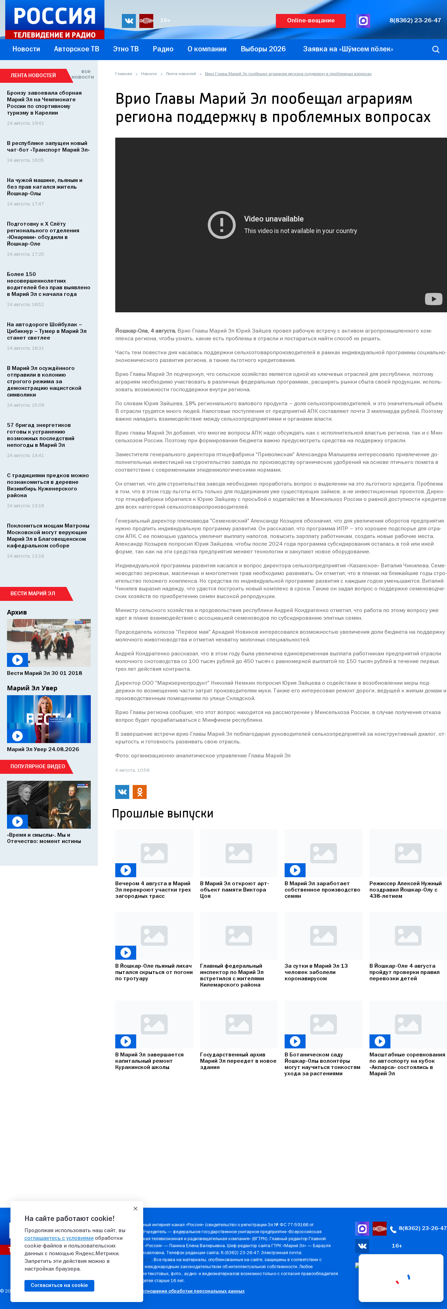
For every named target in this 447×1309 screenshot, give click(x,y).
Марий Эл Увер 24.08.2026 (43, 749)
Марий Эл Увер (32, 688)
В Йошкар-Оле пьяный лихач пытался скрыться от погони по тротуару (154, 972)
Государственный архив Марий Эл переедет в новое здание (238, 1061)
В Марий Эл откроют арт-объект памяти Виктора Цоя (234, 890)
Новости (149, 74)
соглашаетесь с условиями (59, 1238)
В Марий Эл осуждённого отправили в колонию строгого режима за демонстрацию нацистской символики (44, 382)
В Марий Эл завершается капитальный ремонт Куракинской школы (149, 1061)
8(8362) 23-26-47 (415, 20)
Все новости (81, 74)
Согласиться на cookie (59, 1285)
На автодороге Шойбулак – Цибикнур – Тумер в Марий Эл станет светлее (47, 331)
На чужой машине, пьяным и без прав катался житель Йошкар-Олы (44, 187)
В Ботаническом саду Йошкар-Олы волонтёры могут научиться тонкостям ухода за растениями (322, 1064)
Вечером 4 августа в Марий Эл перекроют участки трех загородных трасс (153, 890)
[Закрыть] (135, 1209)
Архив (17, 612)
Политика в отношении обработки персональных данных (179, 1291)
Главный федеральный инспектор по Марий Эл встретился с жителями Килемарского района (232, 976)
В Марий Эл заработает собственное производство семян (322, 890)
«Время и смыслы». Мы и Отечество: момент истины (44, 838)
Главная (123, 74)
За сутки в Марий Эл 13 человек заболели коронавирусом (316, 972)
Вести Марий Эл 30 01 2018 (44, 673)
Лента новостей (181, 74)
